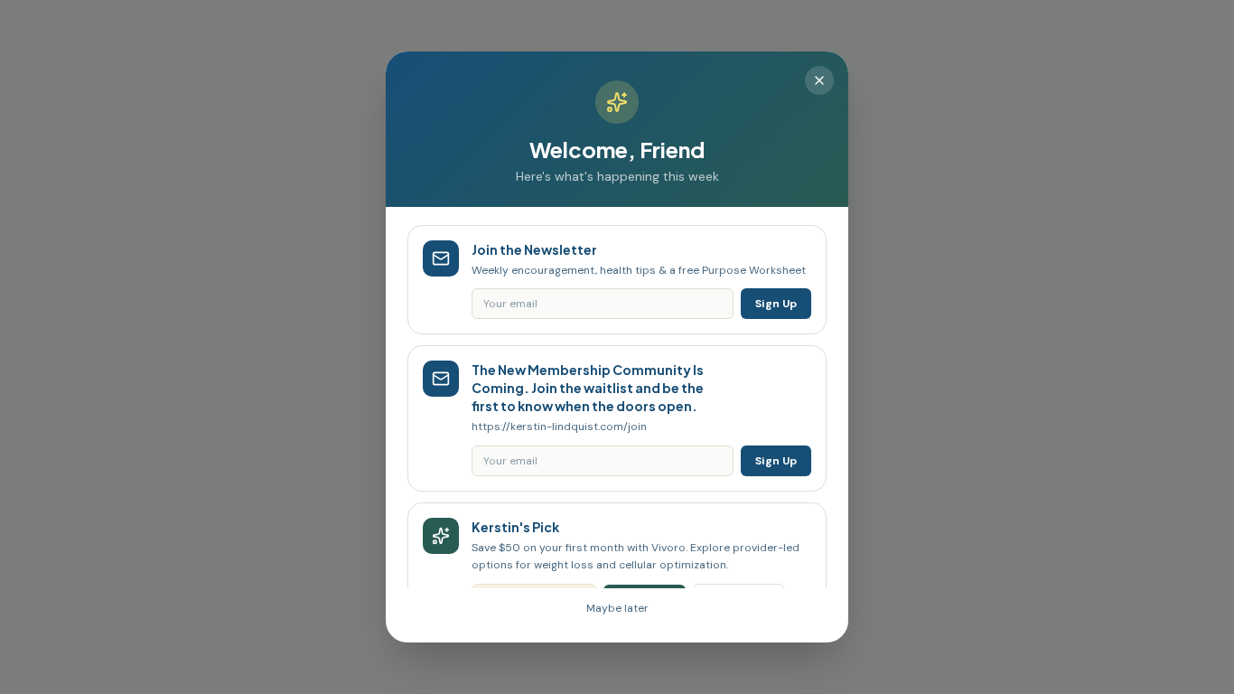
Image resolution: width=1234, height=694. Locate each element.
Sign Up (776, 303)
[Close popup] (819, 80)
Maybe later (617, 608)
